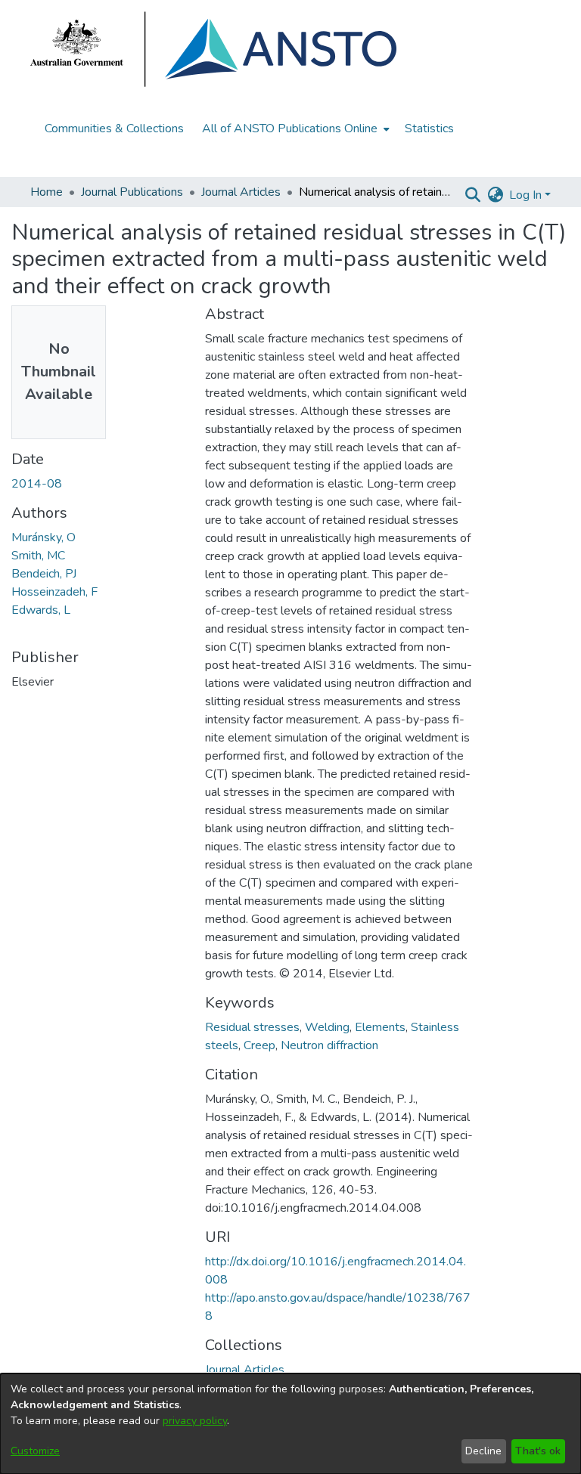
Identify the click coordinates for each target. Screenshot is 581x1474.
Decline (483, 1451)
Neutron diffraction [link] (329, 1045)
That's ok (538, 1451)
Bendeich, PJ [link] (43, 573)
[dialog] (290, 1423)
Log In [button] (527, 195)
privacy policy (195, 1421)
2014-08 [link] (36, 483)
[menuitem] (294, 128)
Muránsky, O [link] (43, 537)
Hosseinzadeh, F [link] (54, 592)
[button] (472, 195)
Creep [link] (259, 1045)
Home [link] (46, 192)
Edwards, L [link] (40, 610)
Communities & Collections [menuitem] (114, 128)
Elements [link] (380, 1027)
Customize (35, 1451)
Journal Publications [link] (132, 192)
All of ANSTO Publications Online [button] (289, 128)
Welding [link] (327, 1027)
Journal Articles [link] (241, 192)
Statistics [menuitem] (429, 128)
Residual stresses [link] (252, 1027)
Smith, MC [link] (38, 555)
